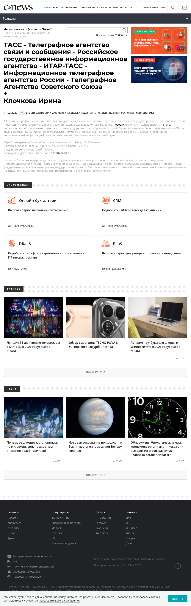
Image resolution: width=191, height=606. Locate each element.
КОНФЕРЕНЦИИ (87, 7)
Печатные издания (63, 543)
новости (119, 124)
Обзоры (12, 533)
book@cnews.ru (61, 153)
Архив (11, 538)
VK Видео (131, 528)
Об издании (103, 518)
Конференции (60, 518)
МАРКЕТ (103, 7)
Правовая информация (28, 576)
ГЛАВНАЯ (46, 7)
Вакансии (102, 528)
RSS (15, 561)
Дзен (129, 543)
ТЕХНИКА (113, 7)
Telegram (131, 538)
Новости (12, 518)
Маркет (56, 528)
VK (127, 523)
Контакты (102, 533)
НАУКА (123, 7)
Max (128, 518)
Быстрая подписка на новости (32, 556)
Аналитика (71, 7)
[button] (173, 7)
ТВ (130, 7)
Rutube (130, 533)
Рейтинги (13, 528)
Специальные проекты (66, 523)
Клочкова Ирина (32, 101)
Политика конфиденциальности (33, 566)
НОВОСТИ (58, 7)
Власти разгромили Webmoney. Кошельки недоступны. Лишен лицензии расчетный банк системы (90, 112)
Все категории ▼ (112, 35)
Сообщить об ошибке (26, 571)
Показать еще (95, 372)
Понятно (177, 598)
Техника (56, 533)
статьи (167, 124)
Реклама (101, 523)
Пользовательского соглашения (59, 600)
